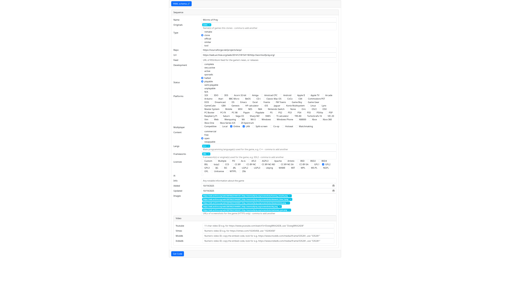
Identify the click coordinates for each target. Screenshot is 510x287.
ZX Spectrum (247, 122)
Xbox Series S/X (227, 122)
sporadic (208, 74)
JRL (234, 167)
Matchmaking (306, 126)
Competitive (210, 126)
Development (180, 65)
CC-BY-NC (251, 164)
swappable (209, 141)
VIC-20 (331, 116)
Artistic (291, 160)
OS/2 (314, 109)
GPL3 (207, 167)
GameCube (210, 105)
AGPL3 (265, 160)
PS (271, 112)
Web (216, 119)
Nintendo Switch (276, 109)
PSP (331, 112)
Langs (176, 146)
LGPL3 (257, 167)
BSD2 (313, 160)
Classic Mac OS (273, 98)
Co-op (276, 126)
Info (175, 180)
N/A (206, 91)
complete (209, 64)
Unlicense (219, 171)
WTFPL (233, 171)
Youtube (180, 225)
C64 (300, 98)
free (206, 134)
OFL (206, 171)
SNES (268, 116)
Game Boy (297, 102)
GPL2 (327, 164)
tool (206, 45)
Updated (177, 190)
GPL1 (316, 164)
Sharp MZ (255, 116)
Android (287, 95)
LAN (248, 126)
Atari (220, 98)
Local (225, 126)
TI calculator (282, 116)
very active (209, 67)
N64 (260, 109)
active (207, 71)
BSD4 (324, 160)
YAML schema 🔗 (181, 3)
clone (207, 35)
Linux (313, 105)
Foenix (267, 102)
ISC (225, 167)
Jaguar (277, 105)
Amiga (255, 95)
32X (206, 95)
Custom (208, 160)
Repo (176, 49)
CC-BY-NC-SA (287, 164)
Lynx (324, 105)
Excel (255, 102)
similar (207, 42)
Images (177, 195)
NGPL (326, 167)
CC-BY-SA (303, 164)
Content (177, 132)
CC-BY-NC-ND (268, 164)
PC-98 (234, 112)
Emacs (243, 102)
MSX (240, 109)
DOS (206, 102)
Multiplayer (179, 127)
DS (233, 102)
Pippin (246, 112)
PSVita (320, 112)
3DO (216, 95)
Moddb (179, 235)
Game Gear (313, 102)
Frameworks (179, 154)
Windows (266, 119)
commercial (210, 131)
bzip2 (216, 164)
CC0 (227, 164)
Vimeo (179, 230)
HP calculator (252, 105)
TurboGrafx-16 (314, 116)
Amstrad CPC (270, 95)
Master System (211, 109)
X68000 (302, 119)
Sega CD (240, 116)
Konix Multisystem (295, 105)
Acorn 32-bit (240, 95)
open (207, 138)
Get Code (177, 253)
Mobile (228, 109)
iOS (266, 105)
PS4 (299, 112)
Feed (175, 60)
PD (233, 160)
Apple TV (315, 95)
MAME (282, 167)
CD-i (258, 98)
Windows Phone (285, 119)
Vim (206, 119)
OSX (324, 109)
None (293, 109)
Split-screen (261, 126)
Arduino (208, 98)
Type (175, 32)
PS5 (309, 112)
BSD (302, 160)
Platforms (178, 96)
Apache (278, 160)
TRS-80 (298, 116)
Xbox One (209, 122)
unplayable (209, 88)
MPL (303, 167)
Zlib (244, 171)
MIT (293, 167)
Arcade (328, 95)
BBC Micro (234, 98)
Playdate (260, 112)
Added (176, 185)
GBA (223, 105)
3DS (226, 95)
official (207, 38)
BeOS (248, 98)
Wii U (253, 119)
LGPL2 (245, 167)
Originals (178, 24)
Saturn (226, 116)
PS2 (280, 112)
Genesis (235, 105)
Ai (174, 175)
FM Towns (281, 102)
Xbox (314, 119)
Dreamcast (220, 102)
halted (207, 78)
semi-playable (211, 84)
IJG (216, 167)
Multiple (222, 160)
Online (236, 126)
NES (250, 109)
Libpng (269, 167)
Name (176, 19)
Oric (304, 109)
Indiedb (179, 240)
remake (208, 31)
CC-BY (238, 164)
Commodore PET (316, 98)
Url (175, 55)
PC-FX (223, 112)
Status (176, 82)
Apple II (301, 95)
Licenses (177, 161)
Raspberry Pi (210, 116)
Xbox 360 (327, 119)
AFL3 (253, 160)
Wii (243, 119)
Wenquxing (230, 119)
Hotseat (289, 126)
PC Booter (209, 112)
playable (208, 81)
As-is (243, 160)
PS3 (290, 112)
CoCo (290, 98)
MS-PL (314, 167)
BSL (206, 164)
